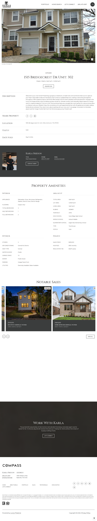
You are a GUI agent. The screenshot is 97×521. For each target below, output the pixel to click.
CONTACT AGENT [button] (32, 163)
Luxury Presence (15, 513)
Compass (35, 495)
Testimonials (44, 485)
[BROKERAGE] (74, 487)
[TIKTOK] (85, 483)
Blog (33, 485)
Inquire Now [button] (48, 86)
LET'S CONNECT (6, 486)
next (10, 59)
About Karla (14, 485)
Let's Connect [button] (48, 435)
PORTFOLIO (45, 4)
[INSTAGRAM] (78, 483)
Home (4, 485)
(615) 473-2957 (82, 4)
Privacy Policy (85, 513)
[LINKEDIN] (82, 483)
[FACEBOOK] (74, 483)
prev (7, 59)
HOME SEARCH (57, 4)
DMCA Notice (55, 485)
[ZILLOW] (89, 483)
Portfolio (25, 485)
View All (90, 336)
